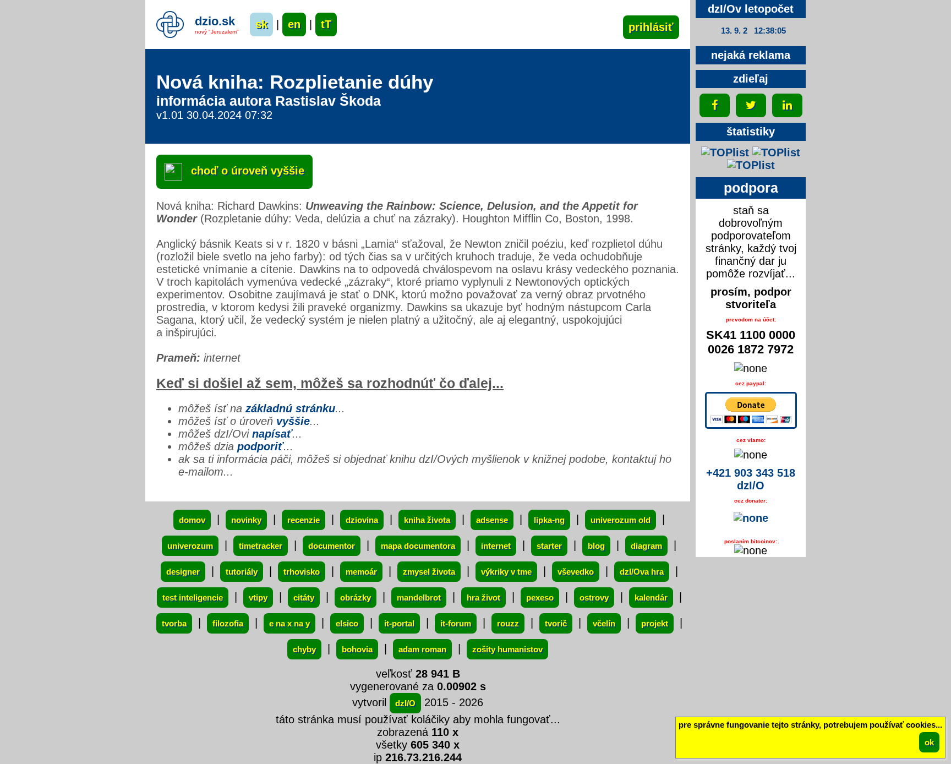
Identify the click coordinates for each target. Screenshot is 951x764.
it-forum (455, 623)
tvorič (556, 623)
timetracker (260, 545)
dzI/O (405, 703)
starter (549, 545)
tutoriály (242, 571)
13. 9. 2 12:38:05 (753, 30)
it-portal (399, 623)
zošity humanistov (507, 649)
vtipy (258, 597)
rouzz (508, 623)
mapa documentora (418, 545)
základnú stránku (290, 408)
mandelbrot (419, 597)
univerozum (190, 545)
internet (496, 545)
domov (192, 520)
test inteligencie (192, 597)
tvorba (174, 623)
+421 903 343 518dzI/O (750, 479)
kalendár (651, 597)
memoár (361, 571)
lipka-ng (549, 520)
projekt (654, 623)
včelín (604, 623)
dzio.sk (215, 21)
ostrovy (594, 597)
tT (326, 24)
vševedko (576, 571)
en (294, 24)
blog (596, 545)
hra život (483, 597)
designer (183, 571)
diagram (646, 545)
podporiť (260, 446)
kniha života (427, 520)
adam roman (422, 649)
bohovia (357, 649)
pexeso (540, 597)
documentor (331, 545)
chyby (304, 649)
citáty (303, 597)
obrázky (355, 597)
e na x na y (289, 623)
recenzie (303, 520)
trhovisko (301, 571)
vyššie (293, 421)
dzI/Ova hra (642, 571)
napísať (272, 434)
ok (929, 742)
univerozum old (621, 520)
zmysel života (429, 571)
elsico (347, 623)
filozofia (227, 623)
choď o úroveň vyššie (246, 171)
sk (261, 24)
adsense (492, 520)
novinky (246, 520)
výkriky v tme (506, 571)
